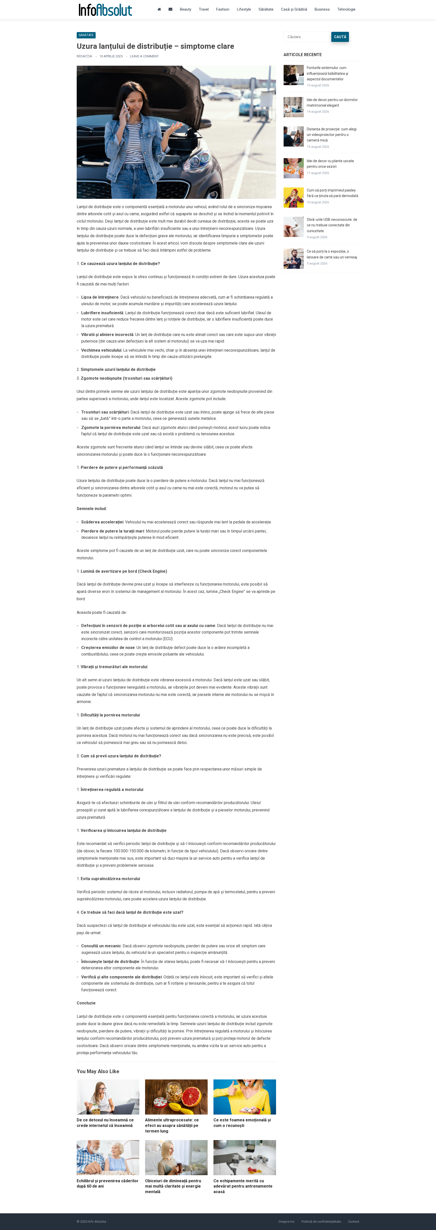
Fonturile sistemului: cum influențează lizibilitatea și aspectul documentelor (327, 73)
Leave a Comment (144, 56)
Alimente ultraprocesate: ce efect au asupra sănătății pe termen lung (172, 1125)
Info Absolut (97, 1221)
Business (322, 9)
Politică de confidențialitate (321, 1221)
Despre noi (286, 1221)
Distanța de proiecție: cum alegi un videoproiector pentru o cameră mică (332, 134)
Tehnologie (346, 9)
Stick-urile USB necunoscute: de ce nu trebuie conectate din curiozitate (332, 225)
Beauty (185, 9)
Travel (204, 9)
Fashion (222, 9)
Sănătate (266, 9)
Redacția (84, 56)
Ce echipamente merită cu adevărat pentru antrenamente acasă (242, 1186)
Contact (353, 1221)
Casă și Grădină (294, 9)
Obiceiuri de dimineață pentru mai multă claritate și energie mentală (173, 1186)
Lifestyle (244, 9)
